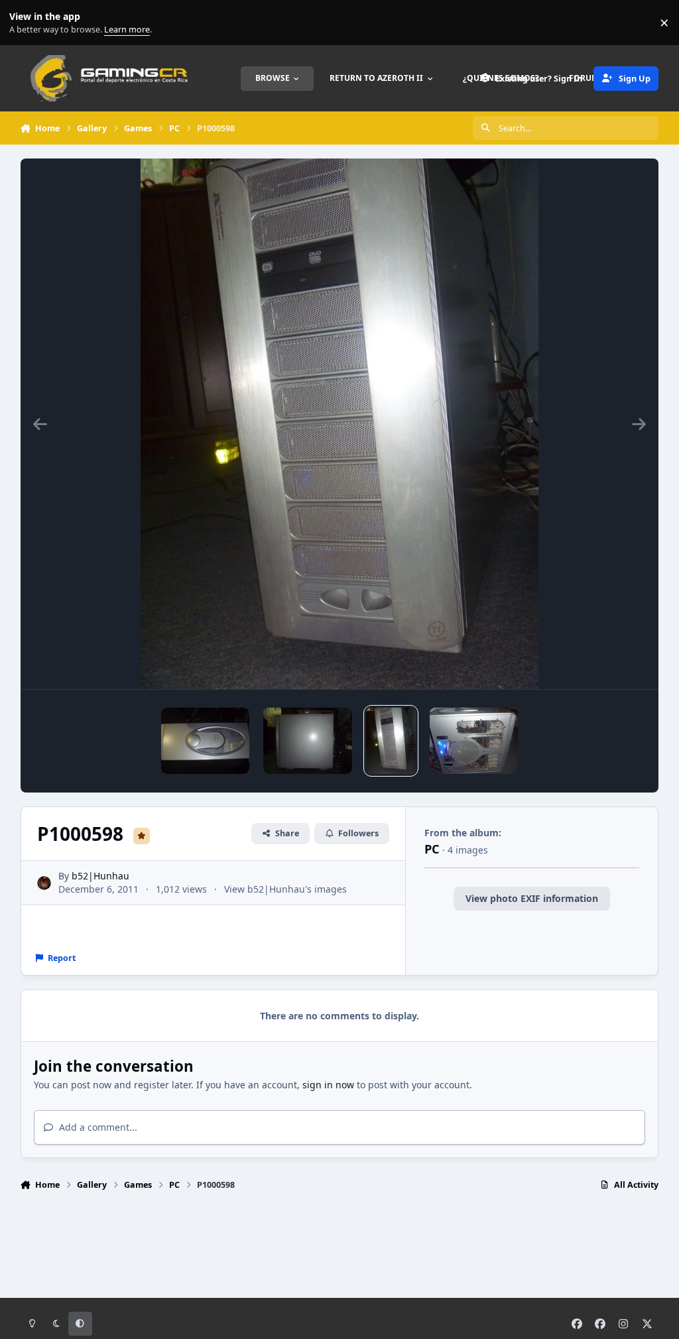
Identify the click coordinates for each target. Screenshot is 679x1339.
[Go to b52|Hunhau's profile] (44, 883)
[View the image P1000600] (307, 741)
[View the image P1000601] (205, 741)
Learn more (25, 23)
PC (432, 849)
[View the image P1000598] (391, 741)
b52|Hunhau (100, 875)
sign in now (328, 1084)
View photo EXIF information (531, 898)
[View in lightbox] (339, 424)
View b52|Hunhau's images (285, 889)
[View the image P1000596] (474, 741)
